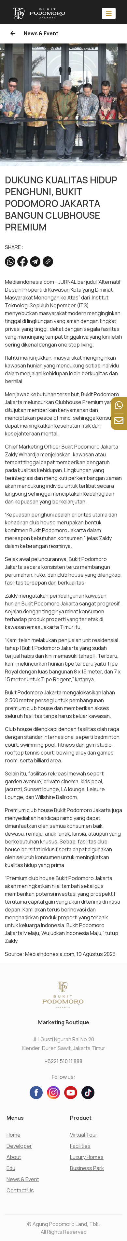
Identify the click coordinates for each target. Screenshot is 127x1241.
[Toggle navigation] (109, 13)
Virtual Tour (83, 1134)
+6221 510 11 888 (63, 1061)
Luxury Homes (87, 1157)
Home (14, 1134)
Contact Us (20, 1190)
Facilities (80, 1145)
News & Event (40, 33)
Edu (11, 1168)
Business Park (87, 1168)
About (14, 1157)
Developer (19, 1145)
